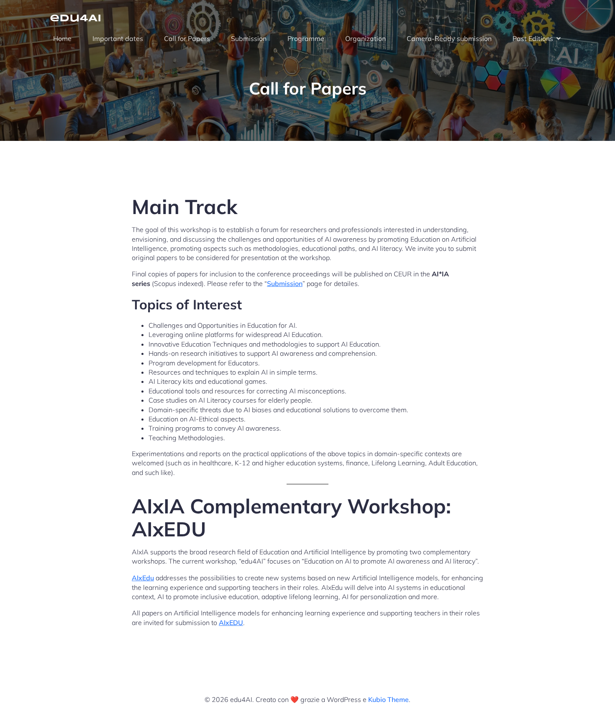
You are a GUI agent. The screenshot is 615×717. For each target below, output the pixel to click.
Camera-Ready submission (449, 38)
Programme (305, 38)
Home (62, 38)
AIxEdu (143, 578)
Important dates (117, 38)
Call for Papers (187, 38)
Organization (365, 38)
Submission (248, 38)
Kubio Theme (388, 699)
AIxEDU (231, 622)
